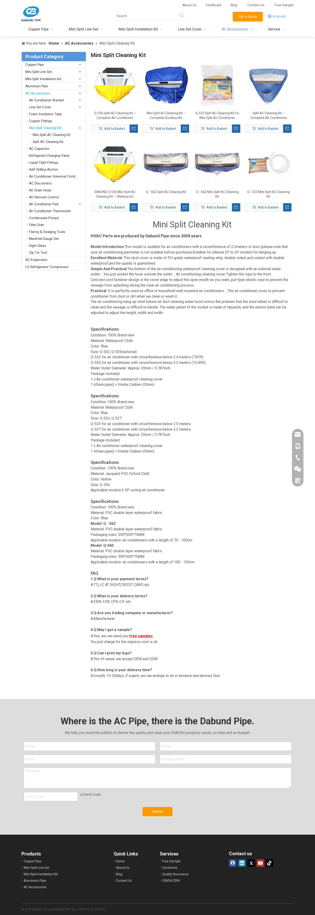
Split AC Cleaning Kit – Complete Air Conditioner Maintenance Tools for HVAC (268, 115)
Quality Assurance (175, 874)
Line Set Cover (40, 107)
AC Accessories (37, 93)
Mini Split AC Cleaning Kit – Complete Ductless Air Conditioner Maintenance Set (166, 115)
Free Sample (284, 5)
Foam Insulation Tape (45, 114)
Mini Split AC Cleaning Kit (51, 135)
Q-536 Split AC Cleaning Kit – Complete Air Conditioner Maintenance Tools (115, 115)
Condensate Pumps (44, 218)
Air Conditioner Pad (43, 204)
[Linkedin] (242, 863)
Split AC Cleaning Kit (48, 142)
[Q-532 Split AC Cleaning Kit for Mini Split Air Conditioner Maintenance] (217, 85)
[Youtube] (260, 863)
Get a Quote (248, 17)
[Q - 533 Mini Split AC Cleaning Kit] (268, 164)
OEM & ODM (171, 880)
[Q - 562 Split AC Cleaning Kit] (166, 164)
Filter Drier (36, 225)
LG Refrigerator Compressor (47, 267)
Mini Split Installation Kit (43, 79)
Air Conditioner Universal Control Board (57, 176)
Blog (234, 5)
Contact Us (256, 5)
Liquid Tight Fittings (43, 162)
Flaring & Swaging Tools (47, 232)
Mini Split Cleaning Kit (45, 128)
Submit (157, 811)
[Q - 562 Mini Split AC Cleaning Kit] (217, 164)
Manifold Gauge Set (44, 239)
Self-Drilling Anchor (43, 169)
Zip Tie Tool (38, 253)
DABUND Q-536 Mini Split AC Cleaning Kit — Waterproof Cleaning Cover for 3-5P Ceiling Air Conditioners (114, 194)
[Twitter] (251, 863)
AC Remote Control (44, 197)
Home (120, 861)
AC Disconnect (40, 183)
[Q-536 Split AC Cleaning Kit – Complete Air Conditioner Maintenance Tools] (115, 85)
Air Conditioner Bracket (46, 100)
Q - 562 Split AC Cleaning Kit (166, 192)
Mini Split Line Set (38, 72)
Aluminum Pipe (36, 86)
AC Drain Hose (40, 190)
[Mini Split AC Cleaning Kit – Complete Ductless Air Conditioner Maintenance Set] (166, 85)
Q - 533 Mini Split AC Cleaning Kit (268, 194)
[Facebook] (232, 863)
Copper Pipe (34, 65)
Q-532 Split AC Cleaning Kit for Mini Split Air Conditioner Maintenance (217, 115)
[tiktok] (269, 863)
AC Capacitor (39, 149)
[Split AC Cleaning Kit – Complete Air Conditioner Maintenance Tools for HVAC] (268, 85)
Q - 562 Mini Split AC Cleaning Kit (217, 194)
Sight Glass (37, 246)
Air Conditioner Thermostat (50, 211)
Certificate (213, 5)
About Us (189, 5)
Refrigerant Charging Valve (49, 156)
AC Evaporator (36, 260)
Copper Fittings (40, 121)
